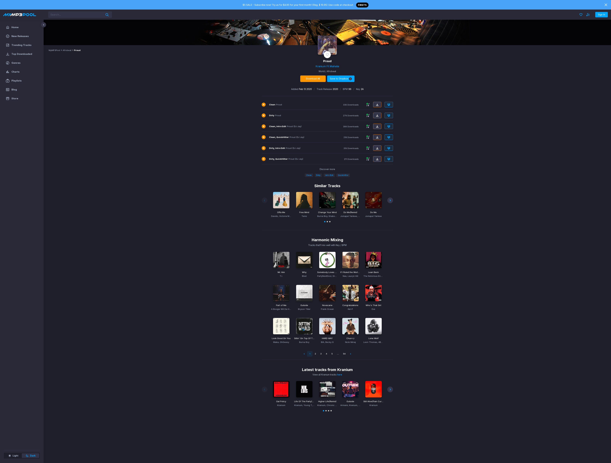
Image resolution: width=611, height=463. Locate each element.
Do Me (350, 212)
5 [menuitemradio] (332, 353)
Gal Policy (281, 401)
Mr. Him (281, 272)
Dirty (318, 175)
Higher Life (327, 401)
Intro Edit (329, 175)
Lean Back (373, 272)
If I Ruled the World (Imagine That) (350, 272)
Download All (313, 78)
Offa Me (281, 212)
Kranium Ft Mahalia (327, 66)
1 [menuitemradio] (309, 353)
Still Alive (373, 401)
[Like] (327, 55)
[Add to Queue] (368, 104)
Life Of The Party (304, 401)
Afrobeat (67, 50)
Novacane (327, 305)
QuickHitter (343, 175)
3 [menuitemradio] (321, 353)
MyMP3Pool (54, 50)
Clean (309, 175)
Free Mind (304, 212)
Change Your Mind (327, 212)
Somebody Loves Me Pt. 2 (327, 272)
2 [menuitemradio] (315, 353)
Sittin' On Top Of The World (304, 338)
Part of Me (281, 305)
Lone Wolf (374, 338)
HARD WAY (327, 338)
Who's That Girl (373, 305)
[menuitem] (350, 353)
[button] (281, 200)
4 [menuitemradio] (326, 353)
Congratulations (350, 305)
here (339, 374)
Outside (304, 305)
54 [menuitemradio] (344, 353)
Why (304, 272)
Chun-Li (350, 338)
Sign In (601, 14)
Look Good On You (281, 338)
